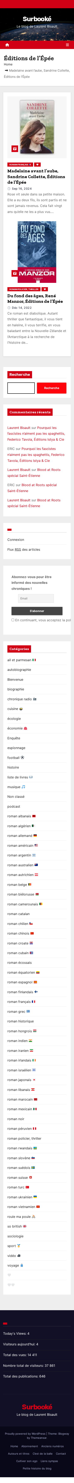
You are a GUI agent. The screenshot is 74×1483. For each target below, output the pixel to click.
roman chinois (18, 933)
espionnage (16, 748)
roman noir (15, 1119)
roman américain (20, 845)
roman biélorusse (21, 894)
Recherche (19, 374)
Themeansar (38, 1437)
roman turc (16, 1187)
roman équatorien (21, 972)
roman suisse (18, 1177)
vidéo (12, 1256)
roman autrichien (21, 875)
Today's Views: (15, 1333)
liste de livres (18, 777)
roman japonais (19, 1080)
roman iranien (18, 1051)
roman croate (18, 943)
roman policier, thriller (23, 289)
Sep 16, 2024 (22, 188)
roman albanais (19, 816)
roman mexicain (20, 1109)
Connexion (15, 540)
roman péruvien (20, 1128)
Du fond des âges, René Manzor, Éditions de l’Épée (35, 298)
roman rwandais (20, 1148)
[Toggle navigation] (67, 45)
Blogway (63, 1433)
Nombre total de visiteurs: (24, 1365)
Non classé (15, 796)
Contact (61, 1453)
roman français (19, 164)
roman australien (20, 865)
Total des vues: (15, 1355)
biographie (15, 689)
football (14, 758)
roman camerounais (23, 904)
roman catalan (18, 914)
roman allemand (20, 836)
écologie (14, 719)
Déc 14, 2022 (22, 307)
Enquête (13, 738)
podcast (13, 806)
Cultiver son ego (26, 1461)
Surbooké (37, 19)
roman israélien (19, 1070)
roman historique (20, 1021)
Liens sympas (49, 1461)
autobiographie (19, 670)
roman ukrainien (20, 1197)
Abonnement (29, 1446)
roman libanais (19, 1090)
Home (8, 64)
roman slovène (19, 1158)
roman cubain (18, 953)
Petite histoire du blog (37, 1468)
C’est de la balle (43, 1453)
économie (15, 728)
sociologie (15, 1236)
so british (15, 1226)
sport (12, 1246)
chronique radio (20, 699)
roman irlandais (19, 1060)
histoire (13, 767)
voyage (13, 1265)
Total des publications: (21, 1376)
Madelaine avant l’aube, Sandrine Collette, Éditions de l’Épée (36, 176)
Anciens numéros (52, 1446)
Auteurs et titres (18, 1453)
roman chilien (18, 924)
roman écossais (19, 962)
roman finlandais (20, 992)
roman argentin (19, 855)
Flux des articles (23, 549)
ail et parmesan (19, 660)
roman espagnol (20, 982)
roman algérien (19, 826)
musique (14, 787)
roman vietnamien (21, 1207)
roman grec (16, 1011)
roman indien (18, 1041)
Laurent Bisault (18, 428)
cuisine (13, 709)
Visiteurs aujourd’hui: (19, 1344)
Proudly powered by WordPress (25, 1433)
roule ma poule (19, 1217)
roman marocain (20, 1099)
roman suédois (19, 1168)
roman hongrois (20, 1031)
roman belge (17, 885)
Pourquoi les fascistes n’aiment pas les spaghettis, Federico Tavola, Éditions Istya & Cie (36, 434)
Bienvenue (15, 679)
